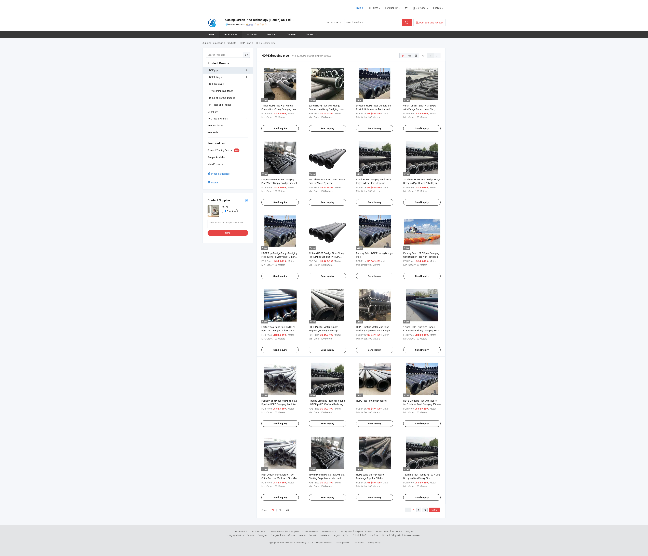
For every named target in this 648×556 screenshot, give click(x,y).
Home (211, 34)
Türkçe (385, 535)
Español (250, 535)
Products (232, 34)
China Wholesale (310, 531)
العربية (337, 535)
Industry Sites (346, 531)
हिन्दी (364, 535)
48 (287, 510)
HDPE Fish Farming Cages (221, 97)
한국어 (346, 535)
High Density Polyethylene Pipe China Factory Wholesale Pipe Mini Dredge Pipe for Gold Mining (279, 478)
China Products (258, 531)
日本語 (356, 535)
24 (273, 510)
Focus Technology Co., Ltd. (302, 542)
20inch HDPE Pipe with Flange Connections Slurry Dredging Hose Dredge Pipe (326, 109)
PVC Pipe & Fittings (218, 118)
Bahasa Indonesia (412, 535)
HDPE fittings (215, 77)
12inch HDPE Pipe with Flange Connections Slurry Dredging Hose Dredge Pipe (421, 330)
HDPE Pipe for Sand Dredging (371, 400)
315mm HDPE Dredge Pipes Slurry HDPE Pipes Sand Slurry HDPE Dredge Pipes (326, 257)
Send (228, 232)
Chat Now (231, 211)
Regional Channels (363, 531)
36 (280, 510)
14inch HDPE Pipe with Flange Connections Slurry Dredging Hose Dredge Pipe (279, 109)
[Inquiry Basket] (406, 7)
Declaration (359, 542)
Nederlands (325, 535)
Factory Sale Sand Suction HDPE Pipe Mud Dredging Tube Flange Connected (278, 330)
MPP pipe (213, 111)
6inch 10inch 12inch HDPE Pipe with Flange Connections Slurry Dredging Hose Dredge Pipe (419, 109)
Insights (409, 531)
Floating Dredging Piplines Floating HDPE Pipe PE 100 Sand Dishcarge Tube (327, 404)
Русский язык (288, 535)
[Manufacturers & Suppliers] (224, 7)
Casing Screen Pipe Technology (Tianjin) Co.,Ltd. (258, 20)
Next (433, 509)
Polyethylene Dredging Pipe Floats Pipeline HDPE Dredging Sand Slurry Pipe (280, 404)
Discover (291, 34)
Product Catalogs (220, 173)
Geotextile (213, 132)
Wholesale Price (328, 531)
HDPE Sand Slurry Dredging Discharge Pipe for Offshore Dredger (370, 478)
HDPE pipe (213, 70)
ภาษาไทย (374, 535)
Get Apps (420, 7)
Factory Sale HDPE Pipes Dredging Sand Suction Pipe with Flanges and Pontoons (422, 257)
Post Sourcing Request (431, 22)
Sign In (359, 7)
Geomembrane (215, 125)
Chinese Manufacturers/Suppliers (284, 531)
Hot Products (241, 531)
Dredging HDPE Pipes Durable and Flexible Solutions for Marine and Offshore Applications (374, 109)
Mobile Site (397, 531)
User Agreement (343, 542)
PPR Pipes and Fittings (219, 104)
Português (262, 535)
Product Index (382, 531)
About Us (252, 34)
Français (275, 535)
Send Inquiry (280, 128)
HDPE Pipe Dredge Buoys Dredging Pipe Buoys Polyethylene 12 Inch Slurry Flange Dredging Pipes (279, 257)
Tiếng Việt (396, 535)
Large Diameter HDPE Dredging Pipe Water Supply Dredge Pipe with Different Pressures (279, 183)
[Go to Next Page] (437, 55)
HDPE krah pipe (216, 84)
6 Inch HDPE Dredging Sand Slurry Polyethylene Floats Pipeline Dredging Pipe (374, 183)
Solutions (272, 34)
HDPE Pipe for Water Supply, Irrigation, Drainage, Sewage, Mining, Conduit (324, 330)
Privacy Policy (374, 542)
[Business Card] (246, 200)
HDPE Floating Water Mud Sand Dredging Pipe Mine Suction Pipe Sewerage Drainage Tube (373, 330)
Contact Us (312, 34)
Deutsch (312, 535)
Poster (214, 182)
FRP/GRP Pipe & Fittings (220, 90)
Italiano (302, 535)
